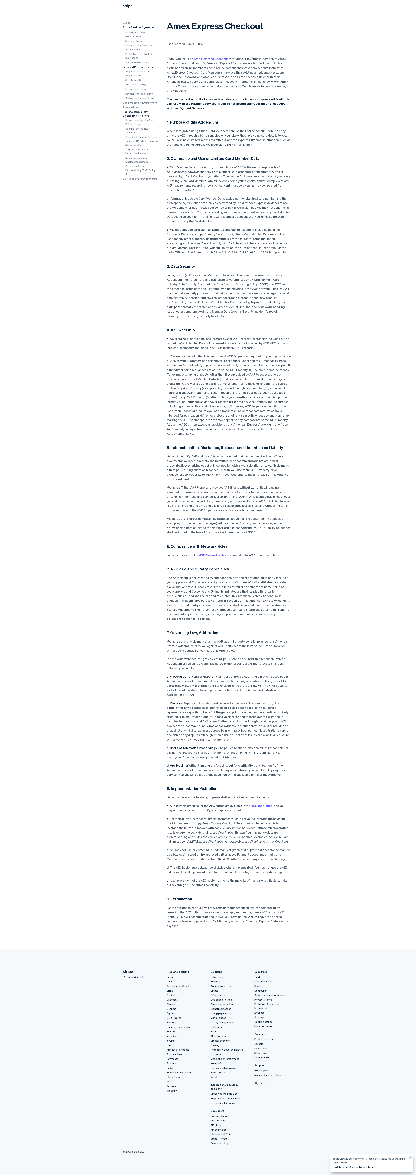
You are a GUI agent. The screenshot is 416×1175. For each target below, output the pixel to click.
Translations (130, 107)
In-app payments (220, 1013)
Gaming (215, 1045)
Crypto (171, 1013)
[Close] (409, 1158)
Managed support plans (267, 1075)
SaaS (213, 1031)
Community (260, 990)
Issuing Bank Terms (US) (139, 89)
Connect (171, 1008)
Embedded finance (221, 999)
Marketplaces (218, 1017)
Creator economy (220, 1040)
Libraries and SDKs (221, 1134)
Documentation (262, 806)
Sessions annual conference (270, 995)
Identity (171, 1031)
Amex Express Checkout (211, 59)
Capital (171, 995)
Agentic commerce (221, 986)
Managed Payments (178, 1049)
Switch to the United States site (352, 1167)
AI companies (218, 1036)
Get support (261, 1070)
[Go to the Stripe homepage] (126, 972)
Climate (171, 1004)
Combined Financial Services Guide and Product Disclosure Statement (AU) (142, 140)
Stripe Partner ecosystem (225, 1098)
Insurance (216, 1054)
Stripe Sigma (174, 1077)
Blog (257, 986)
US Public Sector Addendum (140, 178)
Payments (172, 1058)
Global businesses (221, 1008)
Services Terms (134, 41)
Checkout (172, 999)
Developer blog (219, 1143)
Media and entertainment (225, 1058)
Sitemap (259, 1017)
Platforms (216, 1027)
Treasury (172, 1090)
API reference (218, 1120)
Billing (170, 990)
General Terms (133, 36)
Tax (169, 1081)
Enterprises (217, 977)
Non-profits (217, 1063)
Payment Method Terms (139, 93)
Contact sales (262, 1057)
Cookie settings (263, 1021)
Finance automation (222, 1004)
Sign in (258, 1083)
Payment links (174, 1054)
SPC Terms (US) (134, 80)
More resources (263, 1026)
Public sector (218, 1072)
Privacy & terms (263, 999)
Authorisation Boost (178, 986)
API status (216, 1125)
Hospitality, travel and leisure (227, 1049)
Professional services (223, 1067)
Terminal (171, 1086)
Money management (222, 1022)
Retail (214, 1077)
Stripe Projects (219, 1138)
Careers (258, 1043)
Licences (259, 1012)
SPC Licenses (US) (135, 84)
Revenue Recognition (179, 1072)
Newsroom (260, 1048)
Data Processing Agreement (140, 102)
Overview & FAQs (135, 31)
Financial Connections (179, 1027)
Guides (258, 977)
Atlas (170, 981)
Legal (126, 22)
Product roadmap (264, 1039)
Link (169, 1045)
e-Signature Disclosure (138, 62)
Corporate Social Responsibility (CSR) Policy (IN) (140, 170)
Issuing (171, 1040)
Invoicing (172, 1036)
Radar (170, 1067)
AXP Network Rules (212, 555)
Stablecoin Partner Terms (139, 98)
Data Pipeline (174, 1017)
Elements (172, 1022)
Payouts (171, 1063)
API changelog (219, 1129)
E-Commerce (218, 995)
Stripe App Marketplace (224, 1093)
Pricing (170, 977)
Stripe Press (261, 1053)
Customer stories (264, 981)
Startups (216, 981)
